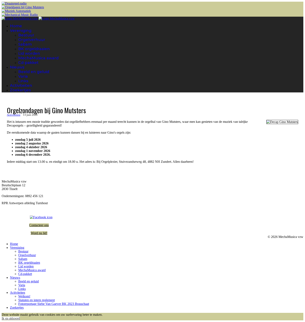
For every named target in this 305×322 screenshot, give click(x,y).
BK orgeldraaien (34, 49)
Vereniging (21, 30)
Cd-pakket (28, 62)
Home (16, 26)
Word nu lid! (39, 233)
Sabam (25, 44)
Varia (23, 76)
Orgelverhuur (31, 39)
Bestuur (26, 35)
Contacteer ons (39, 225)
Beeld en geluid (33, 72)
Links (23, 81)
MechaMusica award (38, 58)
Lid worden (29, 53)
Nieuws (17, 67)
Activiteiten (21, 85)
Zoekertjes (20, 90)
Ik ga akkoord (11, 318)
